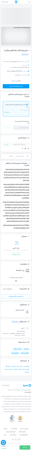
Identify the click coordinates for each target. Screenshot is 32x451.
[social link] (19, 439)
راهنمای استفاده (22, 432)
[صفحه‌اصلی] (16, 2)
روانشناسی (18, 75)
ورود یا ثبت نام (5, 2)
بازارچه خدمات (14, 429)
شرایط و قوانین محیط (10, 432)
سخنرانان (6, 429)
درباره (5, 435)
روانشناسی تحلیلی (17, 349)
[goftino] (3, 442)
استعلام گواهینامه (24, 435)
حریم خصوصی (13, 435)
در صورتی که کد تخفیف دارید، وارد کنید (22, 122)
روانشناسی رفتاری (25, 353)
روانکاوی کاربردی (15, 353)
